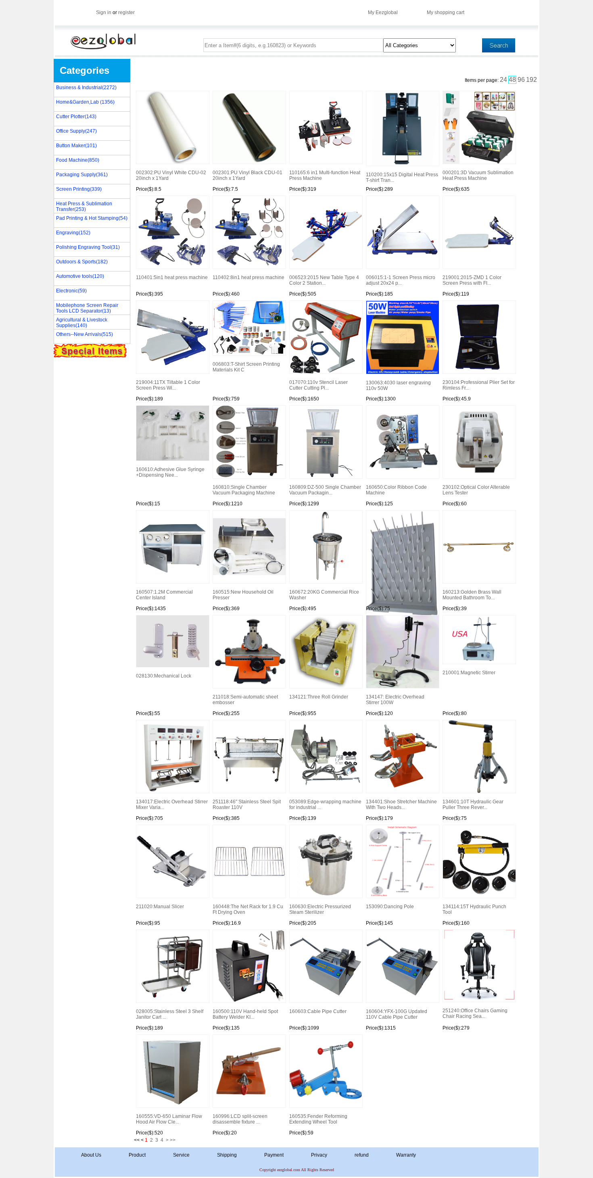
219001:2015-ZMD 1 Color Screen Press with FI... (472, 280)
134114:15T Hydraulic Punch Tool (474, 909)
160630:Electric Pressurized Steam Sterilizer (320, 909)
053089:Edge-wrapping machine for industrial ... (325, 804)
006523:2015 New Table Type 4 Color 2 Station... (324, 280)
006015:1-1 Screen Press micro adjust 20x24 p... (400, 280)
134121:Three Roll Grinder (318, 697)
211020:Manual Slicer (160, 906)
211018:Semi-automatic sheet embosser (245, 699)
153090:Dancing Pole (390, 906)
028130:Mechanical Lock (163, 676)
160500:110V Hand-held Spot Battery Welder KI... (245, 1014)
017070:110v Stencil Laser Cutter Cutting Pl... (318, 385)
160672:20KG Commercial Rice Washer (324, 594)
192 (531, 79)
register (126, 12)
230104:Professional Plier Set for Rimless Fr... (479, 385)
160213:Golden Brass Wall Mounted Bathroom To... (472, 594)
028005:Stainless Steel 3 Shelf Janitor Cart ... (169, 1014)
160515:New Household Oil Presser (243, 594)
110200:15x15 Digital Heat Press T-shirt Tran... (402, 177)
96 (521, 79)
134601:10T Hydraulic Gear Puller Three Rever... (473, 804)
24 (503, 79)
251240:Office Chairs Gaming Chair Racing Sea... (475, 1013)
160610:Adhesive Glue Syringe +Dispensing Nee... (170, 472)
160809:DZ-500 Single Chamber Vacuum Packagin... (325, 490)
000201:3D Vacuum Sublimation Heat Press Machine (478, 175)
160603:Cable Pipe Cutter (318, 1011)
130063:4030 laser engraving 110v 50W (398, 385)
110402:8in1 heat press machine (248, 277)
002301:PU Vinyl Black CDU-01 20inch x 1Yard (247, 175)
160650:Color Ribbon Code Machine (396, 490)
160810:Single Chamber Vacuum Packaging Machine (244, 490)
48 (512, 79)
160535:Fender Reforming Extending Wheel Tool (318, 1119)
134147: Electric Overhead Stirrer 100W (395, 699)
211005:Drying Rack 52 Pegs (402, 558)
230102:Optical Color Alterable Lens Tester (476, 490)
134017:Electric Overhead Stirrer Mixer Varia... (172, 804)
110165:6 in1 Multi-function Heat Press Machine (324, 175)
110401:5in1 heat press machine (172, 277)
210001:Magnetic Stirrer (469, 673)
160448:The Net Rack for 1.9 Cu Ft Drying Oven (248, 909)
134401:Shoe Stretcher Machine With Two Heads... (401, 804)
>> (172, 1140)
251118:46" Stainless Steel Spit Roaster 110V (247, 804)
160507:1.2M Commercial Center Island (164, 594)
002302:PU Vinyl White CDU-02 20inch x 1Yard (171, 175)
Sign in (103, 12)
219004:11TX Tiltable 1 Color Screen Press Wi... (168, 385)
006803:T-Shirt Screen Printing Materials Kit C (246, 367)
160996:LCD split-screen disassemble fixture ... (240, 1119)
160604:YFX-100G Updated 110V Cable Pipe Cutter (396, 1014)
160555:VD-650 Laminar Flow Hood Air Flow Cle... (169, 1119)
